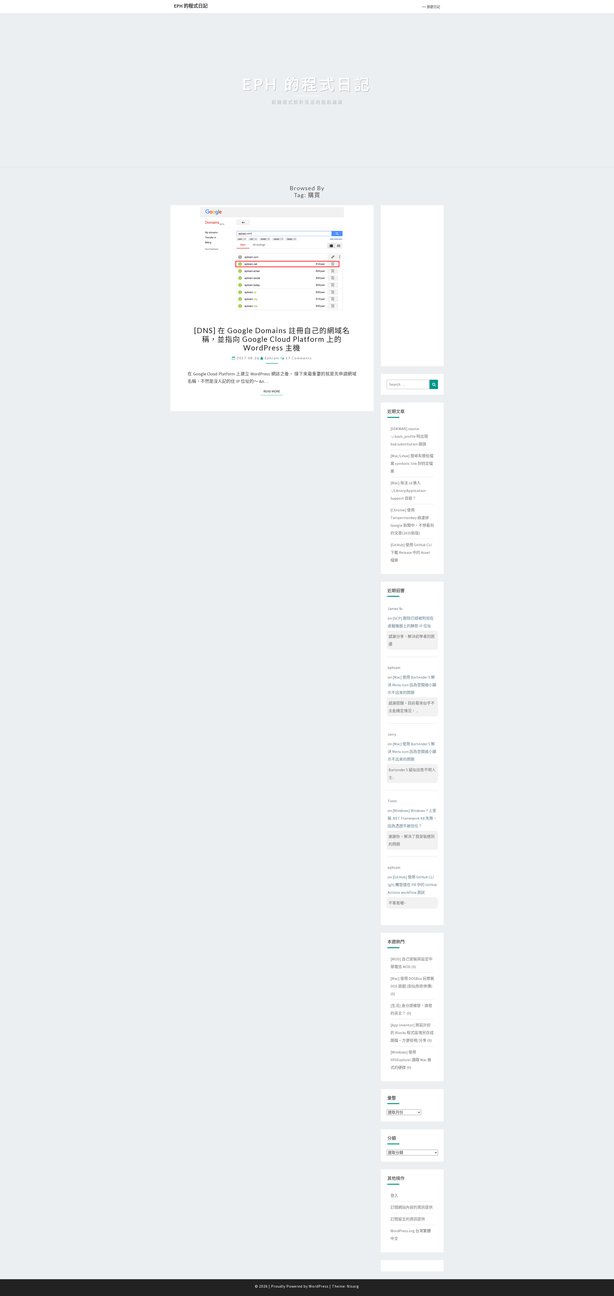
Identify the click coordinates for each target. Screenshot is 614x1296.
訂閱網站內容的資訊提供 (411, 1207)
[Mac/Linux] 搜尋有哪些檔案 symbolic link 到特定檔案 (411, 463)
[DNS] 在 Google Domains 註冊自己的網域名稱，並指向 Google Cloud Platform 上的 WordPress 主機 (272, 339)
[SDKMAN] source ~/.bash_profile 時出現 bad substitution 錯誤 (409, 436)
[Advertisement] (412, 285)
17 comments (299, 358)
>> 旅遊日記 (431, 7)
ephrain (272, 358)
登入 (394, 1195)
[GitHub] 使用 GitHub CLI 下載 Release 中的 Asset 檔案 (411, 552)
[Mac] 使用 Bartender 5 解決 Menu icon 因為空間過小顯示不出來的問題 (412, 685)
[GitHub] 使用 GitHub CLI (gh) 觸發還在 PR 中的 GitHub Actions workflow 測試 (412, 885)
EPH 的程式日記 (191, 6)
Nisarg (353, 1286)
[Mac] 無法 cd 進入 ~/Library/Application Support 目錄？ (408, 490)
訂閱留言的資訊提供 (407, 1219)
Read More (273, 391)
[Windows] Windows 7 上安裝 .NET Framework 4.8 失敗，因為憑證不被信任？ (412, 818)
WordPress (319, 1286)
